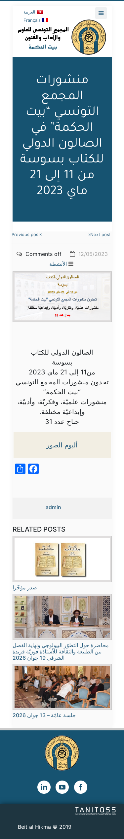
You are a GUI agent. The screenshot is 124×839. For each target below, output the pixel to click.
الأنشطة (58, 264)
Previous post (26, 234)
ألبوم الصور (62, 445)
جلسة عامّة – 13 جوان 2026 (44, 715)
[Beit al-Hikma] (62, 37)
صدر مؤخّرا (25, 587)
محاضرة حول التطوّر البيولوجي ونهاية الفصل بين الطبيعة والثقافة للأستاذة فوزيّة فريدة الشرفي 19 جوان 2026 (61, 651)
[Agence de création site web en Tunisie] (95, 810)
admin (53, 507)
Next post (100, 234)
